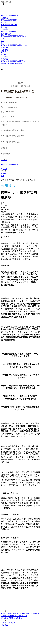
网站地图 (4, 625)
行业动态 (11, 623)
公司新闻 (4, 623)
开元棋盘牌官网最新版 (9, 16)
